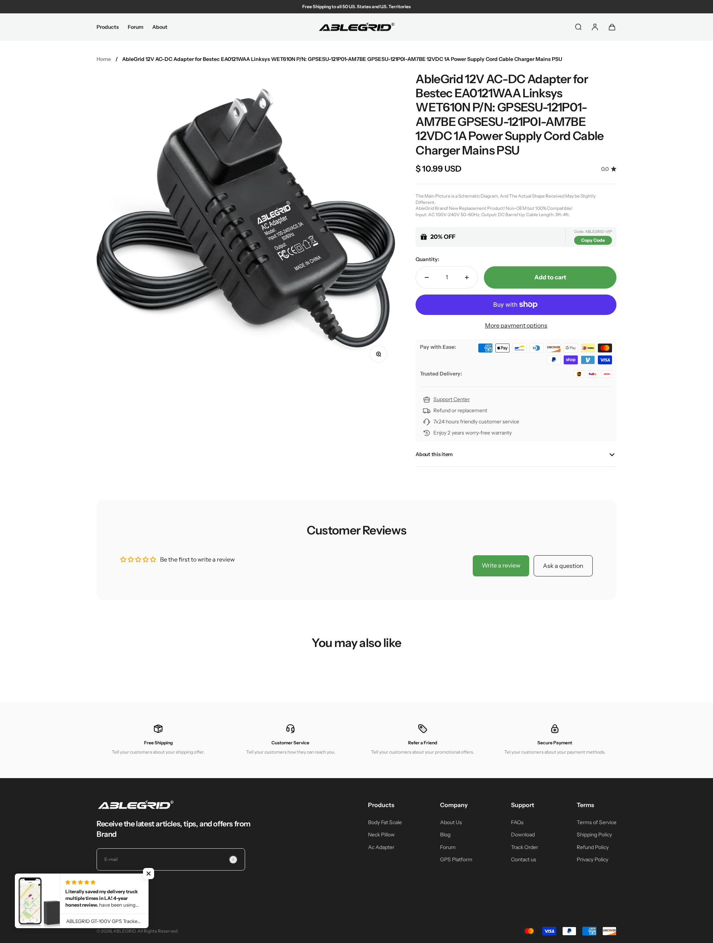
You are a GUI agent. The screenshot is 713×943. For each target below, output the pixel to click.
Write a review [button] (501, 565)
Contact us (523, 859)
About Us (451, 822)
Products (108, 27)
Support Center (451, 399)
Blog (445, 834)
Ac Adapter (381, 847)
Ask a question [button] (563, 565)
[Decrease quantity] (426, 277)
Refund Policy (593, 847)
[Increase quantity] (467, 277)
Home (104, 59)
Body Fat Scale (385, 822)
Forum (135, 27)
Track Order (524, 847)
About (159, 27)
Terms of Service (596, 822)
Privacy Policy (592, 859)
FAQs (517, 822)
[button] (148, 873)
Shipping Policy (594, 834)
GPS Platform (456, 859)
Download (523, 834)
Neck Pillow (381, 834)
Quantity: (427, 259)
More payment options (516, 325)
